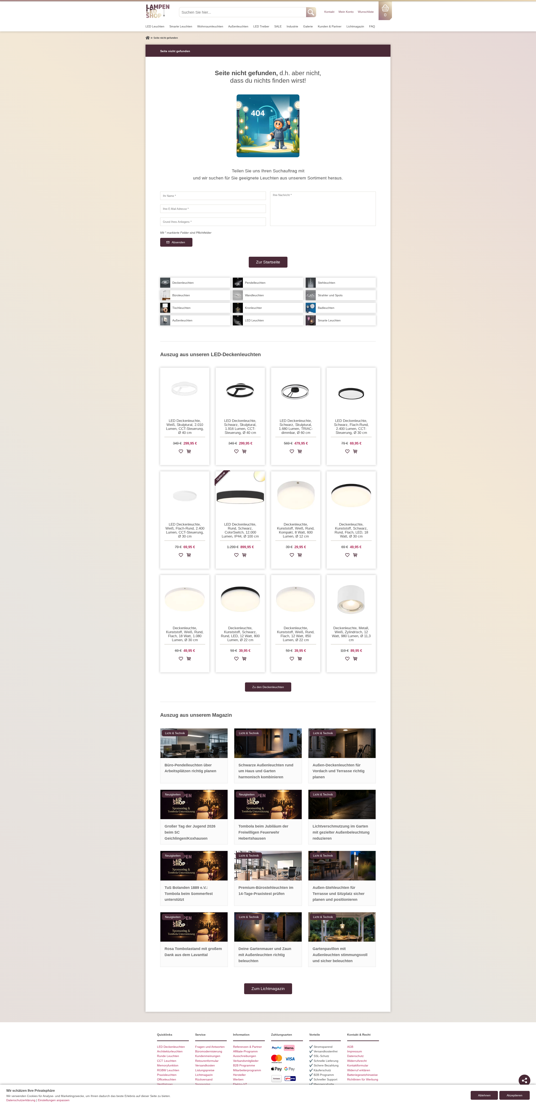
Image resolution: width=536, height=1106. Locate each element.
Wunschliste (366, 11)
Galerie (308, 26)
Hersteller (239, 1074)
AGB (350, 1046)
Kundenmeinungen (207, 1056)
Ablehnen (484, 1095)
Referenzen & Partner (247, 1046)
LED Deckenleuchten (171, 1046)
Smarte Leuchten (180, 26)
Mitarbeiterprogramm (247, 1070)
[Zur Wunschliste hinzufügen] (181, 452)
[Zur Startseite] (148, 38)
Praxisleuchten (167, 1074)
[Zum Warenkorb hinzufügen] (188, 452)
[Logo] (158, 17)
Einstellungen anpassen (54, 1100)
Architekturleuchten (170, 1051)
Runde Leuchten (168, 1056)
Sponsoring (202, 1084)
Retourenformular (207, 1060)
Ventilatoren (165, 1084)
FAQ (372, 26)
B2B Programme (244, 1065)
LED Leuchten (155, 26)
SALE (278, 26)
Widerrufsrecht (357, 1060)
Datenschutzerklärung (20, 1100)
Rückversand (204, 1079)
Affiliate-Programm (245, 1051)
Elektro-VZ (240, 1084)
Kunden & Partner (329, 26)
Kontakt (329, 11)
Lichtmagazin (355, 26)
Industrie (292, 26)
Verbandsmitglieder (246, 1060)
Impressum (354, 1051)
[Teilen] (524, 1080)
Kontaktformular (357, 1065)
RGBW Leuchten (168, 1070)
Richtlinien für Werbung (362, 1079)
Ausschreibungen (244, 1056)
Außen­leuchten (238, 26)
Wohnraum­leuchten (210, 26)
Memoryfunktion (167, 1065)
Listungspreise (204, 1070)
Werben (238, 1079)
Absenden (178, 242)
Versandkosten (205, 1065)
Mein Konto (346, 11)
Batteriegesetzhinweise (362, 1074)
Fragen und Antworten (210, 1046)
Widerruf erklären (358, 1070)
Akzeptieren (514, 1095)
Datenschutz (355, 1056)
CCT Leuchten (166, 1060)
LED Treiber (261, 26)
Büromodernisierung (208, 1051)
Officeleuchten (166, 1079)
